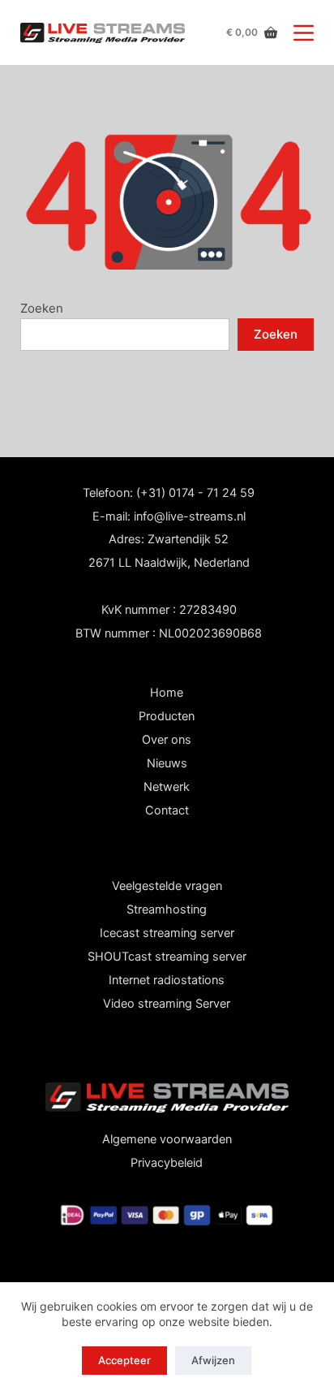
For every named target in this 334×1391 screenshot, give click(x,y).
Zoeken (41, 308)
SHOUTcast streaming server (167, 956)
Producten (167, 716)
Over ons (166, 739)
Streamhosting (166, 909)
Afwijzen (213, 1360)
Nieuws (167, 763)
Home (166, 692)
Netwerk (166, 787)
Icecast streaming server (167, 933)
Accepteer (124, 1360)
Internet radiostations (167, 980)
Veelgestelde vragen (167, 886)
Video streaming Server (166, 1003)
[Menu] (303, 33)
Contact (167, 810)
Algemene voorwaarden (167, 1139)
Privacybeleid (167, 1163)
